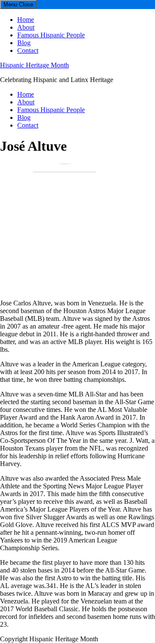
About (25, 27)
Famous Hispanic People (51, 35)
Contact (27, 50)
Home (25, 19)
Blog (24, 42)
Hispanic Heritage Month (34, 65)
